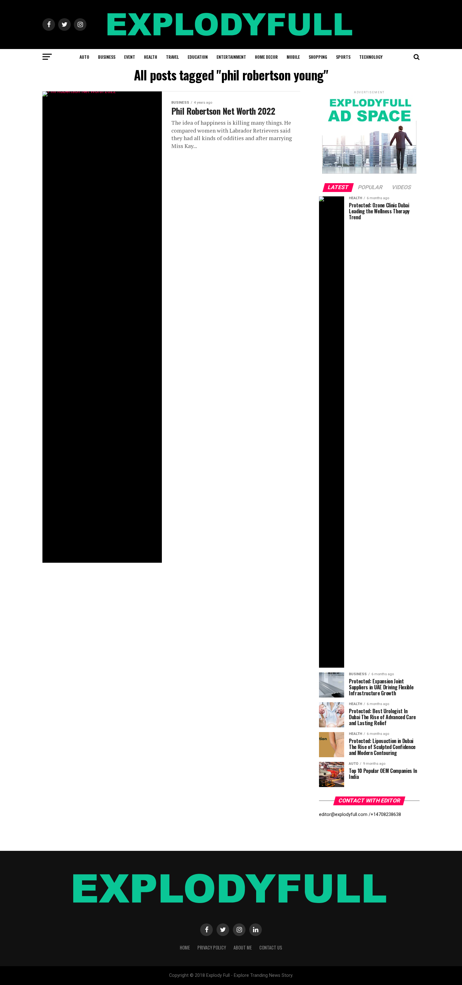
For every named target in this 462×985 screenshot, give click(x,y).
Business (106, 56)
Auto (84, 56)
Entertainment (231, 56)
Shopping (318, 56)
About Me (243, 947)
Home (185, 947)
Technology (370, 56)
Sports (343, 56)
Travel (172, 56)
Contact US (270, 947)
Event (129, 56)
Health (150, 56)
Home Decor (266, 56)
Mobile (293, 56)
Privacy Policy (211, 947)
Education (198, 56)
